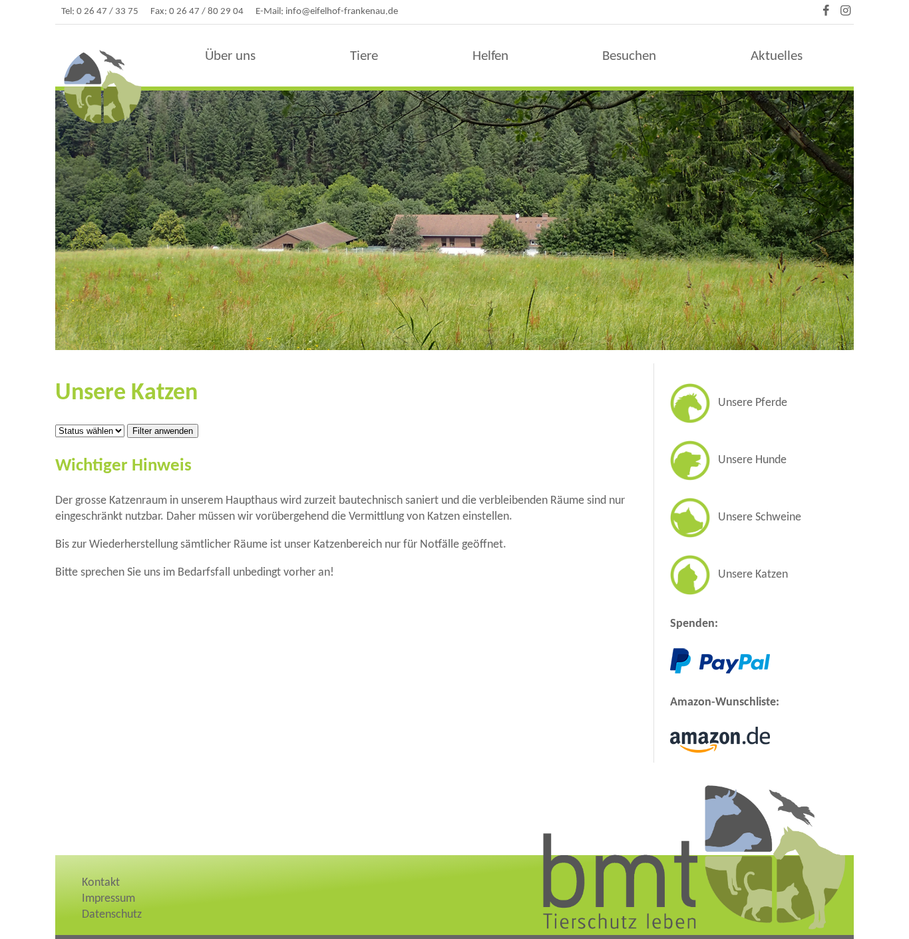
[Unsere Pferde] (728, 420)
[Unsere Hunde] (728, 477)
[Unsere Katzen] (729, 592)
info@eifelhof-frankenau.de (341, 12)
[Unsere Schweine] (735, 534)
